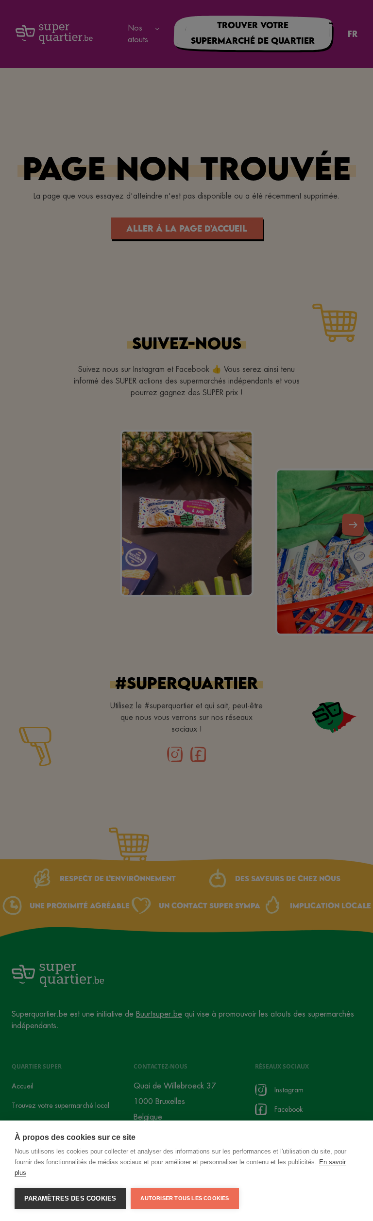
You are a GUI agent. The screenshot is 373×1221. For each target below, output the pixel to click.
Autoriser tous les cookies (184, 1198)
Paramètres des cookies (70, 1198)
